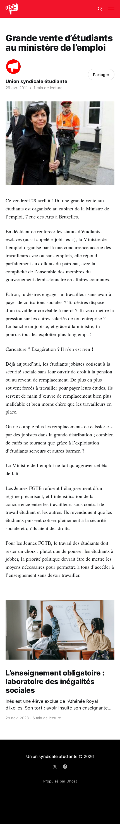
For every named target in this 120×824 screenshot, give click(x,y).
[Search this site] (100, 8)
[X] (55, 766)
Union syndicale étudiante (36, 81)
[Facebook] (65, 766)
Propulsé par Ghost (60, 781)
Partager (101, 74)
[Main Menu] (111, 9)
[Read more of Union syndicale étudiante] (13, 66)
